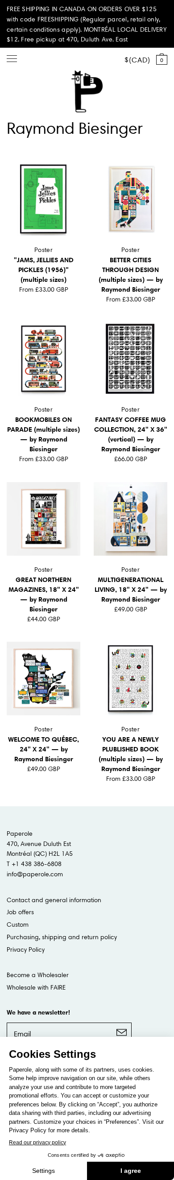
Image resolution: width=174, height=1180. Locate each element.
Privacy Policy (26, 949)
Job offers (20, 912)
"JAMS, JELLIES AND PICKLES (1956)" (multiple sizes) (44, 270)
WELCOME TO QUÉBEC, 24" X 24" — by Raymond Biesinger (43, 749)
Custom (18, 924)
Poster (43, 250)
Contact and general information (54, 900)
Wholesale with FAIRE (36, 987)
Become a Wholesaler (38, 975)
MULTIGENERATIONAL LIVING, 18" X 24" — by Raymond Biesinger (131, 589)
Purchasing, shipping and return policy (62, 937)
